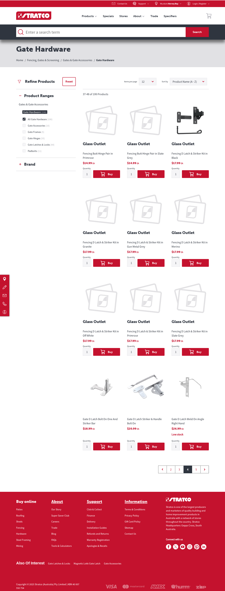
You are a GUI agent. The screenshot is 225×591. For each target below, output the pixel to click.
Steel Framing (23, 539)
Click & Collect (94, 509)
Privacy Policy (132, 515)
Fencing (20, 527)
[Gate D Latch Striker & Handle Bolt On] (145, 390)
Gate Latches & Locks (59, 563)
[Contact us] (4, 295)
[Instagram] (189, 547)
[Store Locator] (4, 279)
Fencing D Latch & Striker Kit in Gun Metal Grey (145, 244)
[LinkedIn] (203, 547)
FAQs (53, 539)
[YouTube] (182, 547)
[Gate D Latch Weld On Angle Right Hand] (190, 390)
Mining (19, 545)
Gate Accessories (112, 563)
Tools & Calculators (61, 545)
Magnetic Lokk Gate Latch (87, 563)
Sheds (19, 521)
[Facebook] (168, 547)
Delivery (91, 521)
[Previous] (162, 469)
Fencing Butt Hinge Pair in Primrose (98, 155)
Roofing (20, 515)
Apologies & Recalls (97, 545)
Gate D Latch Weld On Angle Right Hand (188, 421)
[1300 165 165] (4, 304)
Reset (69, 81)
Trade (54, 527)
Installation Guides (97, 527)
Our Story (56, 509)
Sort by (165, 81)
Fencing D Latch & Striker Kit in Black (190, 155)
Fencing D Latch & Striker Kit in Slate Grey (190, 333)
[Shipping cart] (208, 16)
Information (136, 502)
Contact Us (130, 533)
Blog (53, 533)
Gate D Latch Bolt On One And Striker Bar (100, 421)
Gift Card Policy (132, 521)
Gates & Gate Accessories (33, 104)
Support (94, 502)
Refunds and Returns (98, 533)
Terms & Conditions (135, 509)
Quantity (87, 168)
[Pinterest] (196, 547)
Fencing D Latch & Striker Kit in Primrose (145, 333)
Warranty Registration (98, 539)
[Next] (204, 469)
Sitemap (129, 527)
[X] (175, 547)
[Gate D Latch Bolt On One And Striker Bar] (101, 390)
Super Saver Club (60, 515)
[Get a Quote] (4, 287)
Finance (91, 515)
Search (197, 32)
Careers (55, 521)
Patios (19, 509)
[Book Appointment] (4, 312)
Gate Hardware (34, 112)
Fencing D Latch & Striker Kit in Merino (190, 244)
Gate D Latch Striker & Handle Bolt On (144, 421)
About (57, 502)
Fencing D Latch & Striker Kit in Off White (101, 333)
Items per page (130, 81)
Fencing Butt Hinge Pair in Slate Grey (145, 155)
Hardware (21, 533)
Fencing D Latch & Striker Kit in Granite (101, 244)
